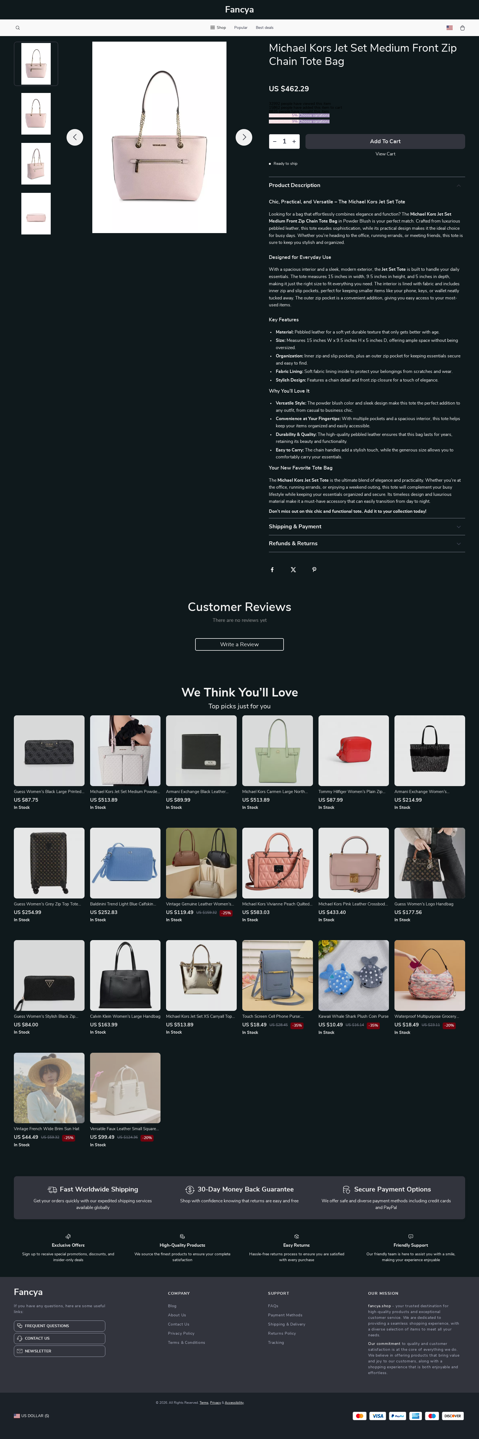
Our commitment (384, 1344)
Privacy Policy (181, 1334)
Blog (172, 1306)
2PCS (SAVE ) (284, 115)
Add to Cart (385, 141)
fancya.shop (379, 1306)
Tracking (276, 1343)
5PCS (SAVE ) (284, 121)
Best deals (265, 28)
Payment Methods (285, 1315)
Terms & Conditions (186, 1343)
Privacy (215, 1402)
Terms (204, 1402)
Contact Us (178, 1324)
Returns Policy (282, 1334)
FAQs (273, 1306)
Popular (241, 28)
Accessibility (234, 1402)
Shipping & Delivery (286, 1324)
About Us (177, 1315)
